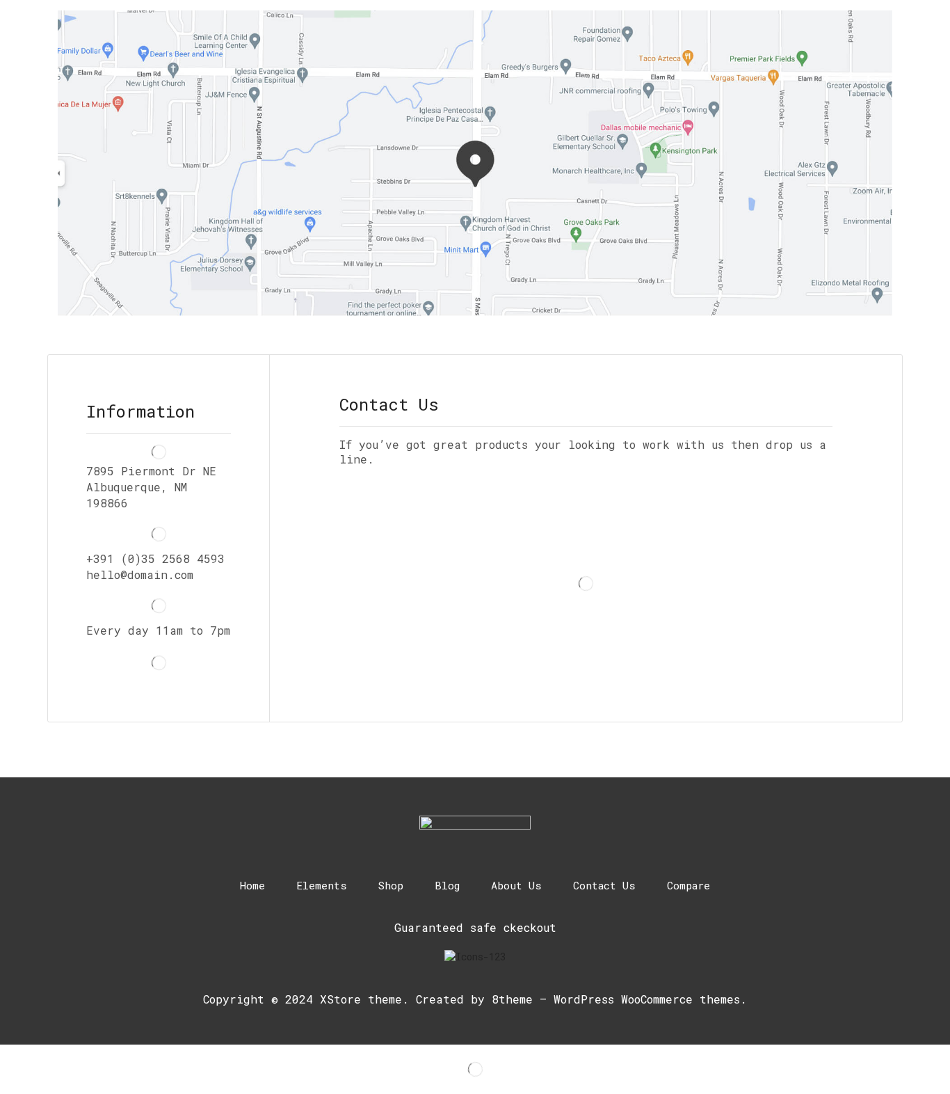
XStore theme (361, 999)
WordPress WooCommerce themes (647, 999)
